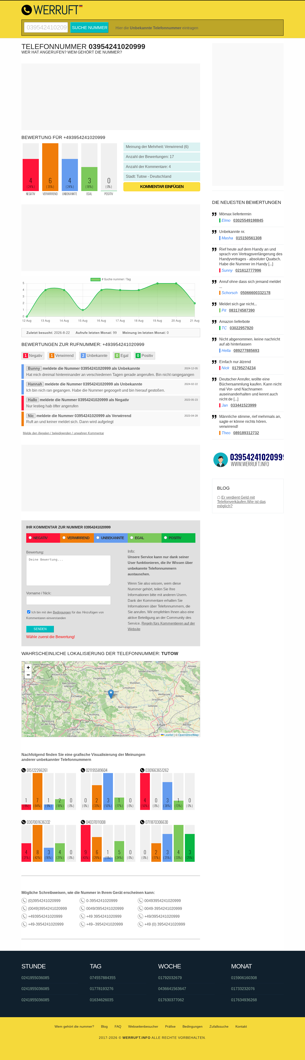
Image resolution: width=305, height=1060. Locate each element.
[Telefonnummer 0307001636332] (48, 860)
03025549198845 (248, 220)
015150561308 (249, 238)
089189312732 (246, 433)
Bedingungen (62, 612)
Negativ (40, 538)
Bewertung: (35, 552)
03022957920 (241, 328)
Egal (139, 538)
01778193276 (101, 989)
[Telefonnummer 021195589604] (108, 809)
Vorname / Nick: (38, 593)
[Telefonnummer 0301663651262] (167, 809)
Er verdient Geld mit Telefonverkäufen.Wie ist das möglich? (241, 501)
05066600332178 (255, 293)
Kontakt (241, 1026)
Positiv (175, 538)
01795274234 (244, 368)
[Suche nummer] (46, 24)
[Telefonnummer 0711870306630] (167, 860)
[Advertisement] (110, 97)
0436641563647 (172, 989)
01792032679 (170, 978)
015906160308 (244, 978)
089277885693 (246, 351)
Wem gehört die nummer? (74, 1026)
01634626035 (101, 1000)
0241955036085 (35, 978)
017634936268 (244, 1000)
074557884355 (103, 978)
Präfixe (170, 1026)
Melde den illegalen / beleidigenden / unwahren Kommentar (63, 433)
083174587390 (242, 310)
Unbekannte (112, 538)
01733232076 (243, 989)
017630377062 (171, 1000)
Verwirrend (78, 538)
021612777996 (248, 270)
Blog (104, 1026)
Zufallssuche (219, 1026)
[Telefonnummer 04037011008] (108, 860)
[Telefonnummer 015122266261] (48, 809)
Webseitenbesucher (143, 1026)
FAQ (118, 1026)
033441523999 (243, 405)
